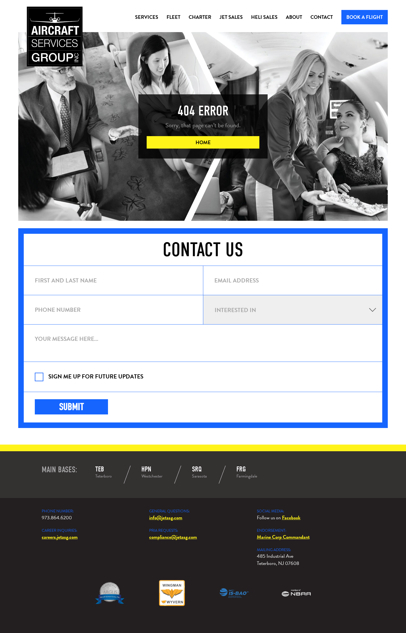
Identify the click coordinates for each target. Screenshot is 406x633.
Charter (200, 17)
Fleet (173, 17)
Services (146, 17)
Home (203, 142)
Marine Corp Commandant (283, 537)
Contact (321, 17)
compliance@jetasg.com (173, 537)
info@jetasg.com (165, 517)
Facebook (291, 517)
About (294, 17)
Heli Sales (264, 17)
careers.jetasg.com (60, 537)
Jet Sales (231, 17)
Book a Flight (364, 17)
